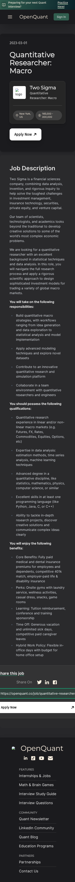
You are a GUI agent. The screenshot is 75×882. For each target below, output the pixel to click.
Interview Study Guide (37, 794)
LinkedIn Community (36, 828)
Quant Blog (28, 837)
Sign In (61, 16)
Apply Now (23, 134)
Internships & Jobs (35, 776)
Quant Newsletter (34, 819)
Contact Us (28, 871)
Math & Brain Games (36, 785)
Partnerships (30, 862)
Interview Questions (36, 803)
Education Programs (36, 846)
